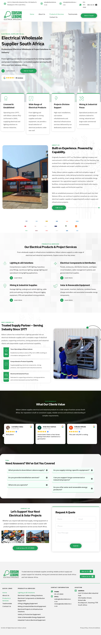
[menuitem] (32, 14)
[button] (13, 78)
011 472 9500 (84, 4)
